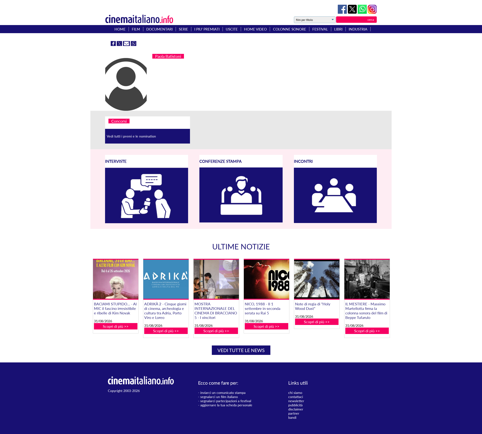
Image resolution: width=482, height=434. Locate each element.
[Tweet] (353, 12)
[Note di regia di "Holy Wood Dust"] (316, 279)
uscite (232, 29)
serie (183, 29)
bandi (292, 417)
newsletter (296, 401)
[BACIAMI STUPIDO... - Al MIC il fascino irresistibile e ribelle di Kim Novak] (115, 279)
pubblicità (295, 405)
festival (320, 29)
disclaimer (295, 409)
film (136, 29)
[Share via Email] (127, 45)
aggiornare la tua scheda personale (226, 405)
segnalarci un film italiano (219, 397)
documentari (159, 29)
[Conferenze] (240, 221)
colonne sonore (289, 29)
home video (255, 29)
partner (293, 413)
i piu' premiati (207, 29)
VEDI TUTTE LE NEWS (241, 350)
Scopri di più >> (116, 326)
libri (338, 29)
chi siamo (295, 392)
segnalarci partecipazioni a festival (225, 401)
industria (358, 29)
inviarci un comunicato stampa (223, 392)
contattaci (295, 397)
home (120, 29)
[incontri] (335, 222)
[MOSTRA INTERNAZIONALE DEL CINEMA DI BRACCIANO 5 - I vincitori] (216, 279)
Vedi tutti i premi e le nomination (131, 136)
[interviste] (146, 222)
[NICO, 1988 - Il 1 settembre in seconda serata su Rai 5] (266, 279)
